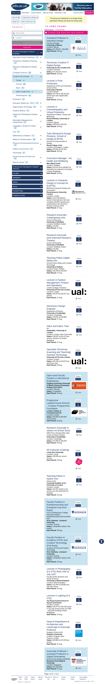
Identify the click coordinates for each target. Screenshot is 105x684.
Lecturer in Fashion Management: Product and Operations (57, 283)
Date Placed (48, 30)
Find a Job (16, 13)
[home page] (20, 7)
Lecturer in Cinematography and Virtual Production (57, 109)
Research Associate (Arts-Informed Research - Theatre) (59, 238)
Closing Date (60, 30)
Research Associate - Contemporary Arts (57, 216)
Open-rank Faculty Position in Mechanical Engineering (58, 378)
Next (57, 674)
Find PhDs (25, 13)
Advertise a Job (60, 13)
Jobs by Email (48, 13)
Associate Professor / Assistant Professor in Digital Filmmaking (57, 654)
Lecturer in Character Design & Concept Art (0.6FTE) (57, 183)
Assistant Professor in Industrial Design (57, 39)
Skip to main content (8, 2)
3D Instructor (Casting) (58, 450)
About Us (20, 682)
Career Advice (36, 13)
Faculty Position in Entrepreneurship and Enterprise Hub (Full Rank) (57, 506)
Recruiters (89, 13)
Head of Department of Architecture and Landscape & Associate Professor (58, 625)
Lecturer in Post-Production (55, 82)
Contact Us (27, 682)
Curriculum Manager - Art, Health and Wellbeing (59, 159)
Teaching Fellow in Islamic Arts (56, 477)
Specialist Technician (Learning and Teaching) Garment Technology (59, 352)
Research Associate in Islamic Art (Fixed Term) (58, 429)
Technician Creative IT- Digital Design (58, 64)
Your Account (78, 13)
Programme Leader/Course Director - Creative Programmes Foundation (58, 404)
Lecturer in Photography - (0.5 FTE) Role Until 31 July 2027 (59, 572)
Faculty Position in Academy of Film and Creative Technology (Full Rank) (57, 541)
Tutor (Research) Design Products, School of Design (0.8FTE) (59, 136)
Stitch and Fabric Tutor (58, 326)
